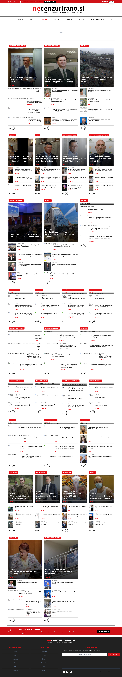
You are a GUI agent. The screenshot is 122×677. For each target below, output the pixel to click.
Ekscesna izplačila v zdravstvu (70, 380)
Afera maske (39, 289)
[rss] (70, 672)
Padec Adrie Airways (41, 472)
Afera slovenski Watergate (51, 45)
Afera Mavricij (13, 537)
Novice (20, 19)
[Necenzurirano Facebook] (8, 1)
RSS (17, 1)
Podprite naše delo (97, 19)
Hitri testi (12, 420)
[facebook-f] (64, 672)
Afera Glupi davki (67, 472)
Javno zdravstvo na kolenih (16, 328)
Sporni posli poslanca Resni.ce (17, 45)
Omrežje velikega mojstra (16, 200)
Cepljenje (92, 472)
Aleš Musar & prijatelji (95, 380)
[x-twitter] (67, 672)
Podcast (32, 19)
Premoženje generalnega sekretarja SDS (73, 289)
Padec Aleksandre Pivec (95, 289)
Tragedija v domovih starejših (52, 537)
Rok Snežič (47, 200)
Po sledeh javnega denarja (16, 380)
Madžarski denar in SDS (50, 420)
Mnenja (56, 19)
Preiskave (69, 19)
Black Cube (12, 135)
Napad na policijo (85, 420)
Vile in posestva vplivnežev (51, 328)
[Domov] (11, 20)
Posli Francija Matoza (41, 380)
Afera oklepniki (13, 472)
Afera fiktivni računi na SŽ (69, 135)
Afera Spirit (84, 200)
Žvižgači (81, 19)
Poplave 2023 (84, 328)
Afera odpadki (84, 45)
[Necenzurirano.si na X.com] (11, 1)
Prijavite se (113, 654)
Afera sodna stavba (14, 289)
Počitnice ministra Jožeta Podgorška (99, 135)
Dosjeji (44, 19)
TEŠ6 (37, 135)
